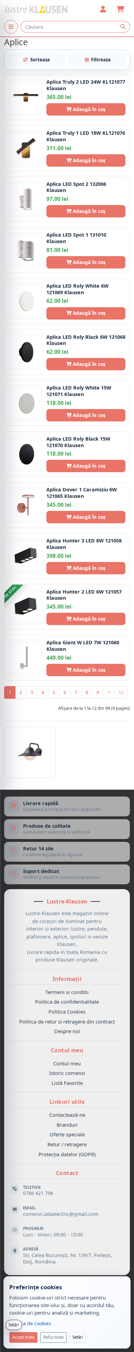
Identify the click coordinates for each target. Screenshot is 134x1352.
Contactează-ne (67, 1114)
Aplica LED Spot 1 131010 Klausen (76, 238)
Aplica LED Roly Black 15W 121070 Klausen (78, 442)
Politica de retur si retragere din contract (67, 1021)
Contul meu (67, 1063)
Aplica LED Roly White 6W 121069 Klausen (77, 289)
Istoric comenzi (67, 1072)
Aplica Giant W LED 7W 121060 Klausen (82, 645)
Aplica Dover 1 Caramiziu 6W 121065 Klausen (81, 493)
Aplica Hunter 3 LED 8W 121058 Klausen (84, 544)
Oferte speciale (67, 1134)
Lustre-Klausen (67, 901)
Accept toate (23, 1337)
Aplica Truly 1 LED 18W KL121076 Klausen (85, 136)
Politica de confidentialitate (67, 1001)
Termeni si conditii (67, 992)
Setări (77, 1337)
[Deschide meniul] (11, 27)
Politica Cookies (67, 1011)
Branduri (67, 1124)
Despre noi (67, 1031)
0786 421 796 (38, 1193)
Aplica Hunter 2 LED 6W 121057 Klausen (84, 595)
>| (121, 692)
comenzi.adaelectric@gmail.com (60, 1214)
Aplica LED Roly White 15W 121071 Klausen (78, 391)
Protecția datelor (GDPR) (67, 1154)
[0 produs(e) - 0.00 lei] (120, 9)
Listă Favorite (67, 1082)
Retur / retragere (67, 1144)
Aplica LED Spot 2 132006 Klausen (76, 187)
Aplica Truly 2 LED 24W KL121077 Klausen (85, 85)
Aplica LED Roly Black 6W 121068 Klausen (85, 340)
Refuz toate (53, 1337)
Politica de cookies (30, 1323)
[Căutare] (122, 27)
